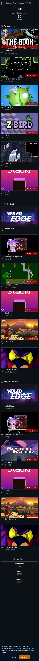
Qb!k (6, 166)
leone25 (7, 194)
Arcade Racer (10, 462)
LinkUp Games (10, 372)
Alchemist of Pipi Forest (14, 256)
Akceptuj (24, 657)
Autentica (8, 109)
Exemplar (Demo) (11, 285)
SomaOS (8, 465)
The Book (8, 51)
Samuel (20, 573)
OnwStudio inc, (10, 231)
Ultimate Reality (11, 369)
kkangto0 (8, 259)
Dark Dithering (10, 341)
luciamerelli (19, 580)
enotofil (7, 138)
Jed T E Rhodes (10, 287)
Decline (13, 657)
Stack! (7, 192)
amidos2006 (9, 81)
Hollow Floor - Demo (13, 79)
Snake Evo (9, 107)
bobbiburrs (19, 565)
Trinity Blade (9, 164)
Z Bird (7, 135)
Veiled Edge (9, 228)
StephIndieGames (11, 53)
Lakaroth (8, 344)
